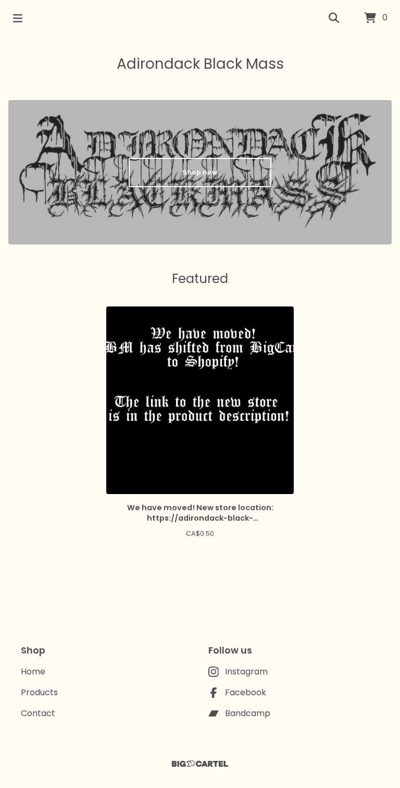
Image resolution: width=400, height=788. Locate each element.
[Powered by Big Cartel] (200, 763)
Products (39, 692)
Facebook (245, 692)
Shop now (200, 172)
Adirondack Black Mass (200, 64)
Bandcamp (247, 713)
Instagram (246, 672)
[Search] (333, 18)
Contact (38, 713)
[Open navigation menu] (17, 18)
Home (33, 672)
